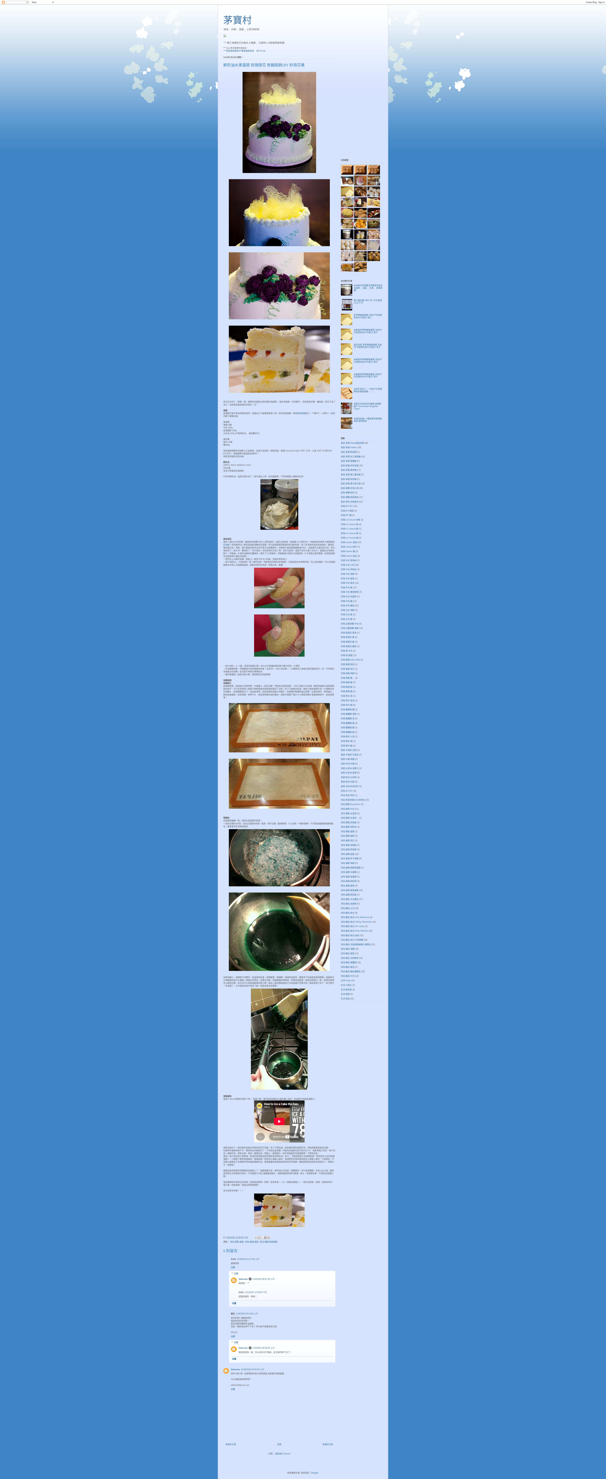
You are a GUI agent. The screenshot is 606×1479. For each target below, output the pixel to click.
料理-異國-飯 (346, 687)
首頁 (279, 1444)
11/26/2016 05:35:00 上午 (252, 1369)
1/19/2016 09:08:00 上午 (263, 1348)
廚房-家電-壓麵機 (348, 461)
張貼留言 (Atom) (282, 1453)
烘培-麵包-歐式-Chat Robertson (355, 917)
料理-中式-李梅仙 (348, 569)
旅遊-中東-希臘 (347, 759)
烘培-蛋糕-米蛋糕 (348, 872)
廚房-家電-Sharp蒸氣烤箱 (352, 443)
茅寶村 (237, 20)
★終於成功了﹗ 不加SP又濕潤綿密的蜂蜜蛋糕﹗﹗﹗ (368, 390)
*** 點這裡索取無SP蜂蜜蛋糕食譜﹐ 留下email (244, 51)
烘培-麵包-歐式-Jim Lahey (353, 926)
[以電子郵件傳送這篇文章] (256, 1237)
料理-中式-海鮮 (347, 574)
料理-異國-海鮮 (347, 673)
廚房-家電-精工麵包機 (351, 474)
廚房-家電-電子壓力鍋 (351, 483)
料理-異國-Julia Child (350, 660)
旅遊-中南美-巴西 (348, 750)
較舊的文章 (328, 1444)
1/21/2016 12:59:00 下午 (256, 1292)
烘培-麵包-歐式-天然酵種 (352, 940)
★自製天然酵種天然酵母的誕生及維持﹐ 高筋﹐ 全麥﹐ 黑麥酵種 (368, 288)
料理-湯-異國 (346, 655)
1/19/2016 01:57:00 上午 (248, 1259)
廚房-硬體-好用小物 (350, 488)
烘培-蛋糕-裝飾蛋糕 (268, 1242)
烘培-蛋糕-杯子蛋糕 (350, 858)
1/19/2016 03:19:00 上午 (247, 1313)
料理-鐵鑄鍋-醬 (347, 709)
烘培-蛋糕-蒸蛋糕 (348, 876)
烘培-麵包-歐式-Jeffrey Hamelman (356, 922)
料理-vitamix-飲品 (349, 556)
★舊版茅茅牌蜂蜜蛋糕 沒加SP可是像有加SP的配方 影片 (368, 331)
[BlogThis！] (259, 1237)
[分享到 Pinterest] (268, 1237)
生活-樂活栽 (346, 989)
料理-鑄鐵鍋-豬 (347, 723)
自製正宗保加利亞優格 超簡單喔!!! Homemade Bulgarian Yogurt (367, 406)
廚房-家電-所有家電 (350, 465)
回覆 (233, 1267)
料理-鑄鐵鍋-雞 (347, 727)
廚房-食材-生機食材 (350, 502)
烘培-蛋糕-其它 (347, 840)
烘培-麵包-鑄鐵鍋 (348, 962)
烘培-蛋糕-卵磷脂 (348, 845)
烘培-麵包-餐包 (347, 967)
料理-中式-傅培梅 (348, 560)
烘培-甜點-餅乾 (347, 836)
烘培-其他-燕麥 (347, 795)
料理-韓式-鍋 (346, 741)
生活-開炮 (345, 994)
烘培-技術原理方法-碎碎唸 (353, 800)
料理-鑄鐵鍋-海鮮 (348, 714)
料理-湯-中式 (346, 651)
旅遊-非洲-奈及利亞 (350, 786)
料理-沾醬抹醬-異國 (350, 628)
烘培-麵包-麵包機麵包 (351, 971)
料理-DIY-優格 (347, 511)
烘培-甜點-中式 (347, 809)
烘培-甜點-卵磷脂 (348, 822)
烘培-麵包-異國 (347, 953)
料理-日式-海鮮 (347, 610)
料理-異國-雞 (346, 682)
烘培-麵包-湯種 (347, 949)
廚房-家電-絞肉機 (348, 479)
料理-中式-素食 (347, 583)
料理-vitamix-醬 (348, 551)
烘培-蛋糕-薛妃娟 (348, 881)
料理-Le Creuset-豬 (349, 524)
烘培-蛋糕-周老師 (348, 849)
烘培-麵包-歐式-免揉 (350, 935)
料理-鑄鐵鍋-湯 (347, 718)
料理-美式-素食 (347, 700)
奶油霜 (226, 545)
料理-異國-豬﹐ (347, 678)
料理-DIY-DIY (347, 506)
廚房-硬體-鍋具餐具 (350, 497)
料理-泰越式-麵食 (348, 646)
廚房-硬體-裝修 (347, 492)
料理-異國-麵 (346, 691)
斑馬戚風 (301, 413)
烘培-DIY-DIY (347, 791)
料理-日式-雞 (346, 619)
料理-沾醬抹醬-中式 (350, 624)
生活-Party (346, 980)
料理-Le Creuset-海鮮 (350, 520)
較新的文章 (231, 1444)
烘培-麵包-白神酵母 (350, 958)
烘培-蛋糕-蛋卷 (347, 885)
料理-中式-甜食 (347, 578)
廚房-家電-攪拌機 (348, 470)
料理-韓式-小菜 (347, 736)
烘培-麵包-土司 (347, 908)
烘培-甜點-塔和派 (348, 827)
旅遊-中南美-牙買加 (350, 754)
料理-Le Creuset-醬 (349, 529)
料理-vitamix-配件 (349, 547)
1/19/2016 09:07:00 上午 (263, 1279)
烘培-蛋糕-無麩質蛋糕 (351, 867)
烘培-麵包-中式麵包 (350, 899)
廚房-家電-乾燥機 (348, 452)
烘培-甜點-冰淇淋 (348, 813)
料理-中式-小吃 (347, 565)
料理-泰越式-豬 (347, 637)
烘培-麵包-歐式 (347, 913)
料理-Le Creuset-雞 (349, 538)
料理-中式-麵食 (347, 605)
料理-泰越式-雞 (347, 642)
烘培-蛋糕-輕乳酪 (348, 894)
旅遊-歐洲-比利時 (348, 777)
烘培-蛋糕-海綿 (347, 863)
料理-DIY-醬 (346, 515)
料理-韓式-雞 (346, 745)
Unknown (243, 1279)
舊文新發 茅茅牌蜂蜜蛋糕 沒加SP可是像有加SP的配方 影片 (368, 345)
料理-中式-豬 (346, 587)
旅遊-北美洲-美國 (348, 772)
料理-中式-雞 (346, 601)
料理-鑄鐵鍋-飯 (347, 732)
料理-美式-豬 (346, 705)
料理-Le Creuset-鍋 (349, 533)
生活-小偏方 (346, 985)
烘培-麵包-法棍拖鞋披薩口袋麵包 (356, 944)
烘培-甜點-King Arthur (350, 804)
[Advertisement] (362, 104)
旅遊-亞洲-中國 (347, 763)
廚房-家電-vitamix (349, 447)
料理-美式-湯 (346, 696)
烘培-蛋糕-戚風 (251, 1242)
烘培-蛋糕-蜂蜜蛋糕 (350, 890)
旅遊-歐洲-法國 (347, 781)
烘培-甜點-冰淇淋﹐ (350, 818)
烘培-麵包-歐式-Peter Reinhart (354, 931)
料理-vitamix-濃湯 (349, 542)
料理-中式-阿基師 (348, 596)
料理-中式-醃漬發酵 (350, 592)
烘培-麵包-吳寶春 (348, 903)
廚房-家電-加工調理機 (351, 456)
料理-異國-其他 (347, 664)
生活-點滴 (345, 998)
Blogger (314, 1473)
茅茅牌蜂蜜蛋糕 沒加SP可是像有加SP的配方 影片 (368, 316)
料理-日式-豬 (346, 614)
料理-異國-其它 (347, 669)
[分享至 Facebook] (265, 1237)
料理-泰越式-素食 (348, 633)
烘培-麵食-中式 (347, 976)
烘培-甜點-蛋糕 (237, 1242)
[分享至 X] (262, 1237)
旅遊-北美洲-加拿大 (350, 768)
